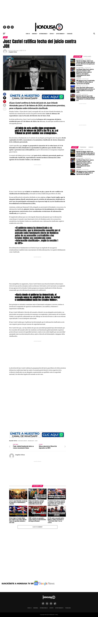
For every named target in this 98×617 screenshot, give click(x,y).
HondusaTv (31, 440)
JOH (36, 440)
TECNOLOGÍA (69, 33)
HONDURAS (34, 33)
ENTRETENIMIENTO (60, 33)
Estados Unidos (23, 440)
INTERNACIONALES (43, 33)
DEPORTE (52, 33)
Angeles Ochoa (13, 52)
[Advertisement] (49, 10)
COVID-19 (28, 33)
